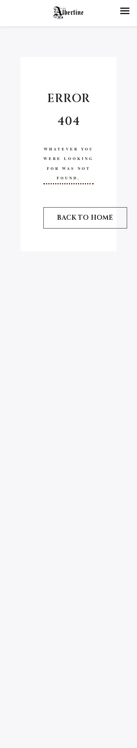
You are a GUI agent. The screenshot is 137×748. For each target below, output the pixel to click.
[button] (125, 11)
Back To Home (85, 217)
